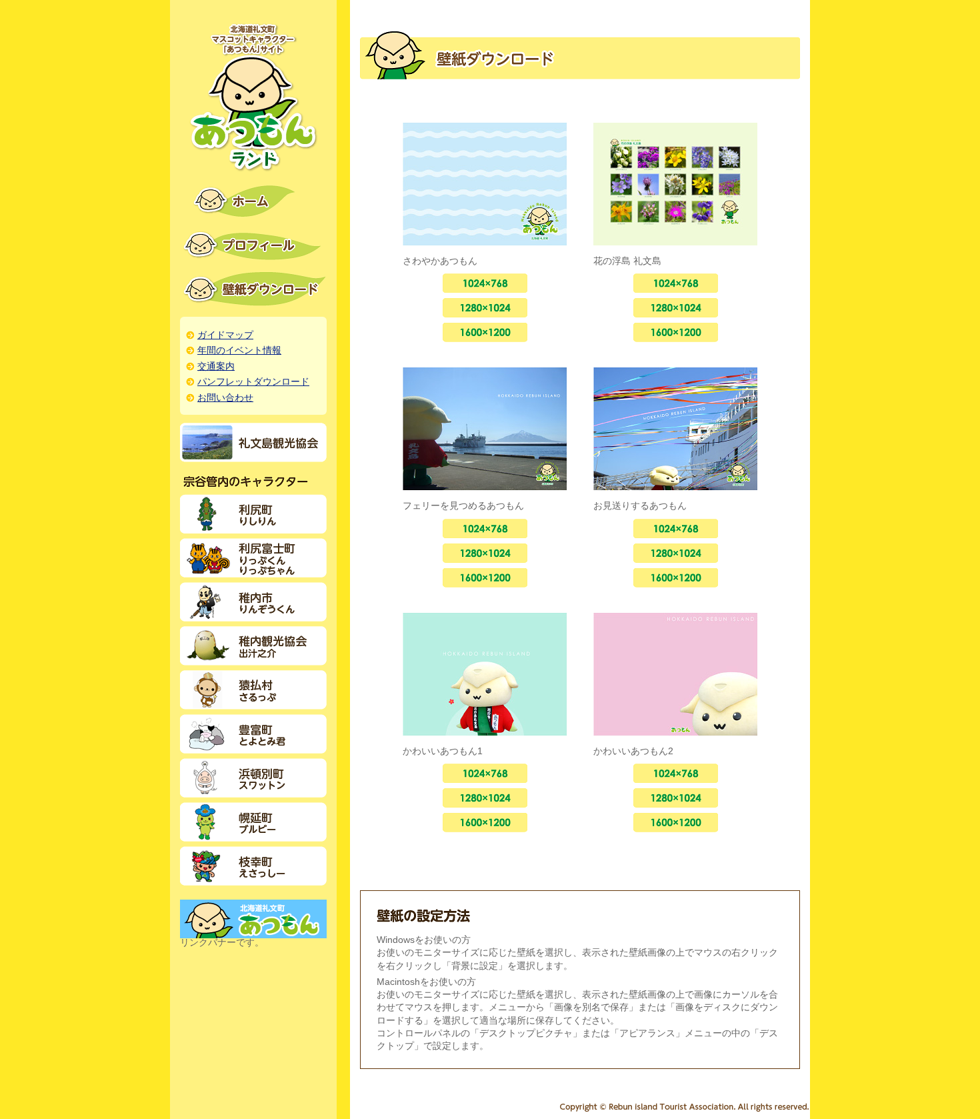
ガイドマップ (225, 335)
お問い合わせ (225, 398)
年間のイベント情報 (239, 350)
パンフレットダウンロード (253, 382)
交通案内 (216, 366)
